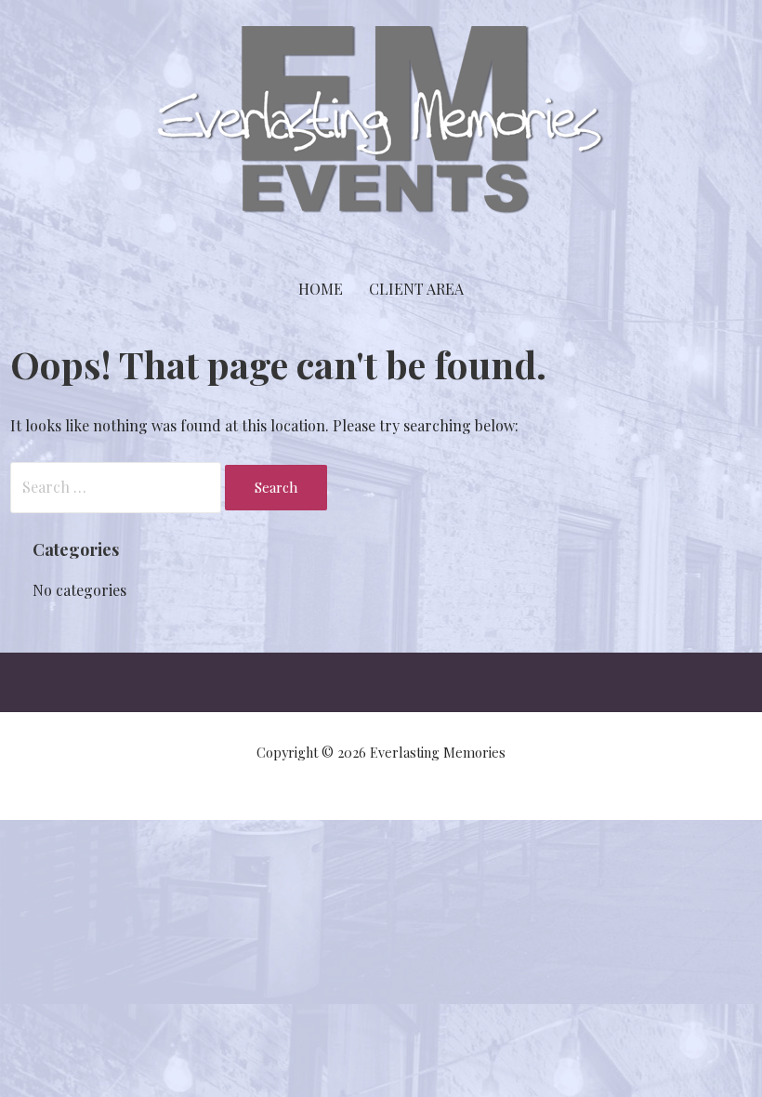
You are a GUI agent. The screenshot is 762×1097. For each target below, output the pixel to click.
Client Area (416, 288)
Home (320, 288)
